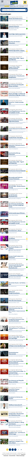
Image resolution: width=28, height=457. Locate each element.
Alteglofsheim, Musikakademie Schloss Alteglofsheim (16, 79)
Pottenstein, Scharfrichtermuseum (14, 45)
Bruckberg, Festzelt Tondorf (13, 232)
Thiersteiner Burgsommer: (14, 240)
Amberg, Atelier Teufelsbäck (13, 29)
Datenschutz (6, 455)
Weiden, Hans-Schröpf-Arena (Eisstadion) (15, 278)
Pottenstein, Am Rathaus (12, 156)
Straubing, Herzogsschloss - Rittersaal (14, 417)
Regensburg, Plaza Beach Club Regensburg (15, 198)
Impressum (23, 454)
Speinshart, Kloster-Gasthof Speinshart (14, 88)
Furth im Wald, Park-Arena (12, 286)
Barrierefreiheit (12, 455)
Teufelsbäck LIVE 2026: (14, 28)
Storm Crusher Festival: (14, 364)
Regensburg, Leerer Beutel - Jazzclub (14, 302)
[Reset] (26, 10)
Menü (2, 1)
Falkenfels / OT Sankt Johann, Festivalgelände (15, 139)
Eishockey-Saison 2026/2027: (15, 250)
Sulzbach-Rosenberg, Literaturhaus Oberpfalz (15, 331)
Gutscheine (21, 6)
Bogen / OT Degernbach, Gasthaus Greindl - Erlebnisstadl (17, 208)
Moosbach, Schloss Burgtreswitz (13, 148)
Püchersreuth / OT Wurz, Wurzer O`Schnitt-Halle (16, 340)
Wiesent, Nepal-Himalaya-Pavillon (14, 295)
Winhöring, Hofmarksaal (12, 225)
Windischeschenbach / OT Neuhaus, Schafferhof (16, 52)
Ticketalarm (16, 6)
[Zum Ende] (21, 449)
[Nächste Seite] (18, 449)
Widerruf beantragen (20, 455)
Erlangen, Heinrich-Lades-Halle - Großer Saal (15, 20)
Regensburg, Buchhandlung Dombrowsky (15, 322)
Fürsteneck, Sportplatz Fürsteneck (14, 114)
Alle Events (7, 6)
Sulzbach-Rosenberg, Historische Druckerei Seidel (16, 132)
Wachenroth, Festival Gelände (13, 61)
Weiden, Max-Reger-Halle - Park (13, 189)
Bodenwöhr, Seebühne (12, 105)
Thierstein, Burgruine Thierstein (13, 241)
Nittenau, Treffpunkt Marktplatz (13, 215)
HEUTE (11, 6)
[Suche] (2, 10)
